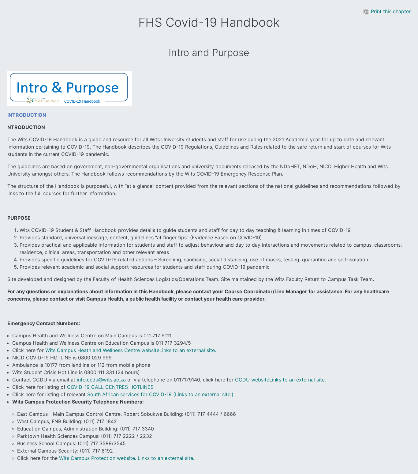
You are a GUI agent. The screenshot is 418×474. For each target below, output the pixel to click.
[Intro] (69, 88)
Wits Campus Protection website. (126, 458)
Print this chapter (391, 11)
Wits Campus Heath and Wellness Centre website (130, 350)
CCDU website (280, 380)
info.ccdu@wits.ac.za (101, 380)
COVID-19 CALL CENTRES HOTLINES (110, 387)
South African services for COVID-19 (160, 394)
